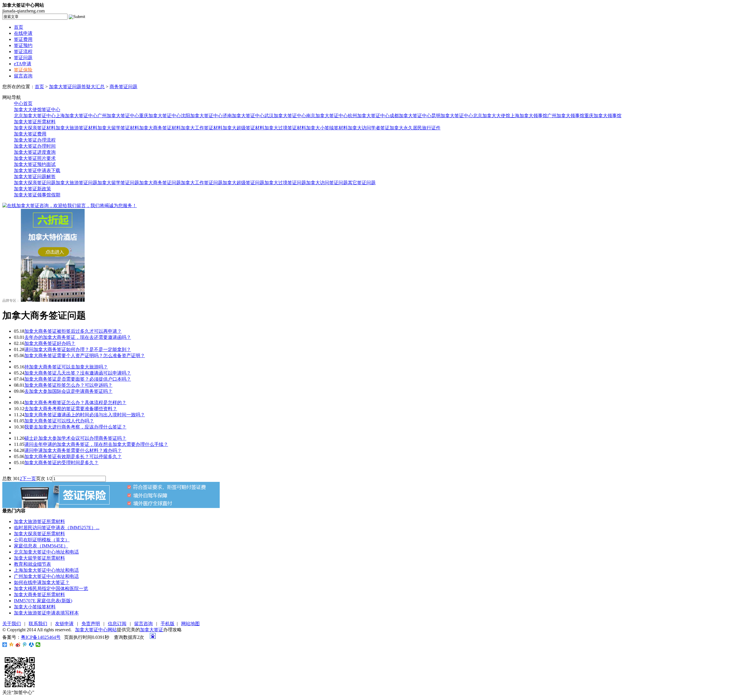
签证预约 (23, 45)
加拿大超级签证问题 (243, 182)
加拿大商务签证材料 (160, 127)
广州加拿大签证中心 (118, 115)
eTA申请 (22, 63)
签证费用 (23, 39)
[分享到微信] (38, 644)
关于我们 (11, 623)
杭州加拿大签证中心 (369, 115)
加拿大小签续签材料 (327, 127)
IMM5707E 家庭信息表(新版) (43, 600)
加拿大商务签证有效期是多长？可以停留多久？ (73, 456)
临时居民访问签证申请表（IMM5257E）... (56, 527)
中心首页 (23, 103)
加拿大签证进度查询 (35, 152)
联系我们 (38, 623)
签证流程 (23, 51)
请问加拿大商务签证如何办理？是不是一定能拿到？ (77, 349)
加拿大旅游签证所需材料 (39, 521)
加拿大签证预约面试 (35, 164)
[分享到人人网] (31, 644)
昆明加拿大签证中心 (452, 115)
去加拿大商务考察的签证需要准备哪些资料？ (70, 408)
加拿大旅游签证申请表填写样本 (46, 612)
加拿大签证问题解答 (35, 176)
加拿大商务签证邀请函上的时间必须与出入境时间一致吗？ (84, 414)
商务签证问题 (123, 86)
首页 (18, 27)
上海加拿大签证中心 (76, 115)
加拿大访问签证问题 (327, 182)
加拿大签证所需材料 (35, 121)
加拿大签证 (151, 629)
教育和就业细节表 (32, 564)
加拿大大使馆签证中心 (37, 109)
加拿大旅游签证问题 (76, 182)
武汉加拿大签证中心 (285, 115)
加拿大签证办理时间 (35, 146)
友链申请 (64, 623)
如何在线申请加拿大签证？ (42, 582)
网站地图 (190, 623)
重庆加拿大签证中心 (160, 115)
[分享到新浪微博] (18, 644)
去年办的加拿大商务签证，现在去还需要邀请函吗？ (77, 337)
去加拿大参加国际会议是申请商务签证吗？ (68, 391)
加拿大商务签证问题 (160, 182)
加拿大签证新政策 (32, 188)
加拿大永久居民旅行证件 (415, 127)
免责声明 (90, 623)
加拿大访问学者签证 (369, 127)
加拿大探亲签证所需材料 (39, 533)
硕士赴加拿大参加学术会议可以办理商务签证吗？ (75, 438)
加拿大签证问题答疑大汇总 (77, 86)
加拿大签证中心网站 (96, 629)
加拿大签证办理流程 (35, 140)
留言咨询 (23, 75)
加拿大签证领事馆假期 (37, 194)
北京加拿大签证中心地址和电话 (46, 551)
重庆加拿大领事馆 (602, 115)
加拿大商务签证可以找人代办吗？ (59, 420)
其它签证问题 (362, 182)
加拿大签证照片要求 (35, 158)
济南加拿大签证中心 (243, 115)
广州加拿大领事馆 (565, 115)
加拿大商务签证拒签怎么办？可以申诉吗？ (68, 385)
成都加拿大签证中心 (410, 115)
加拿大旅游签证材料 (76, 127)
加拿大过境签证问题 (285, 182)
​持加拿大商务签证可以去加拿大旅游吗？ (66, 366)
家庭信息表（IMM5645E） (41, 545)
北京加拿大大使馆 (491, 115)
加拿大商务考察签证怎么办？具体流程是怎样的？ (75, 402)
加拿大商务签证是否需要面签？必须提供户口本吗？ (77, 379)
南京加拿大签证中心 (327, 115)
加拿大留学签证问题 (118, 182)
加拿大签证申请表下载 (37, 170)
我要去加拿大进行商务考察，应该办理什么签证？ (75, 426)
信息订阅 (117, 623)
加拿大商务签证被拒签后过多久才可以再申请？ (73, 331)
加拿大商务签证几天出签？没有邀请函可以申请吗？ (77, 372)
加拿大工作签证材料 (202, 127)
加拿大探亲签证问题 (35, 182)
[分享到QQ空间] (11, 644)
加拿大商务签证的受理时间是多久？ (61, 462)
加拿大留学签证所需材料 (39, 558)
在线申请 (23, 33)
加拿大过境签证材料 (285, 127)
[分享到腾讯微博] (24, 644)
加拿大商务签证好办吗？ (49, 343)
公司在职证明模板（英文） (42, 539)
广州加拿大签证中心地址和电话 (46, 576)
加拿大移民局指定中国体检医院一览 (51, 588)
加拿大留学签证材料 (118, 127)
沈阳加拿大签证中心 (202, 115)
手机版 (167, 623)
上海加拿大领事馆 (528, 115)
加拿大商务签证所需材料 (39, 594)
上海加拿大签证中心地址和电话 (46, 570)
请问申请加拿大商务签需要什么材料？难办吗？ (73, 450)
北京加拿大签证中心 (35, 115)
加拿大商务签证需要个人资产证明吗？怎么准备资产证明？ (84, 355)
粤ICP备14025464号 (41, 637)
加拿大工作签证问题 (202, 182)
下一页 (29, 478)
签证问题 (23, 57)
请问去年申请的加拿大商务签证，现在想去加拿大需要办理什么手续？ (96, 444)
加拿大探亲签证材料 (35, 127)
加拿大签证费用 (30, 133)
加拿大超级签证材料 (243, 127)
